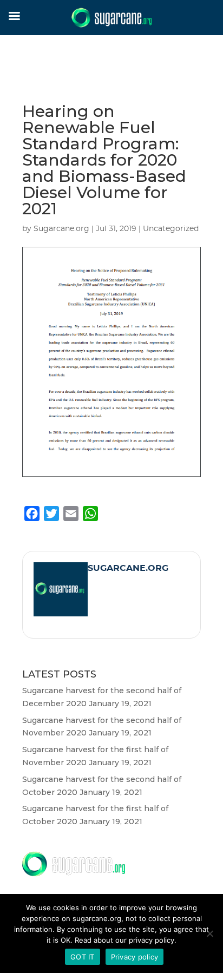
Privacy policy (135, 956)
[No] (209, 933)
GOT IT (82, 956)
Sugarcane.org (61, 229)
